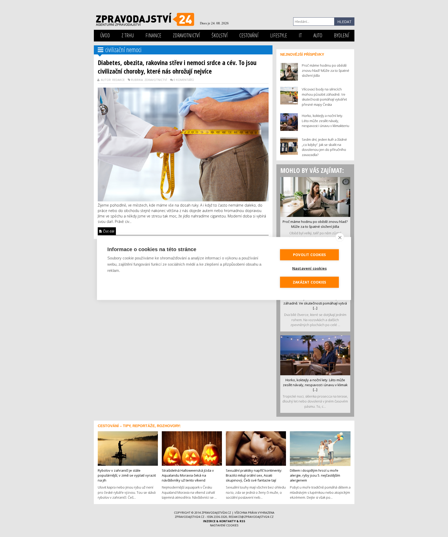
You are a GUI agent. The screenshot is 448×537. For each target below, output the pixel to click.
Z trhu (128, 35)
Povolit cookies (309, 254)
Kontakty (227, 521)
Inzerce (209, 521)
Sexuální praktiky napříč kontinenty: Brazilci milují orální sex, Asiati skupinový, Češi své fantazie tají (254, 475)
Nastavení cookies (224, 525)
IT (300, 35)
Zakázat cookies (309, 282)
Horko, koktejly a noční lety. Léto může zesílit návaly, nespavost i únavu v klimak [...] (315, 385)
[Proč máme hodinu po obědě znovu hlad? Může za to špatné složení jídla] (315, 196)
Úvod (105, 35)
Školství (220, 35)
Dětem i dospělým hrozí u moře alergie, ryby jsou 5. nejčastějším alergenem (315, 475)
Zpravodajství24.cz (216, 512)
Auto (317, 35)
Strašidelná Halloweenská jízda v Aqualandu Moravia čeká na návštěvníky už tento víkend (188, 475)
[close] (339, 237)
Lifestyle (278, 35)
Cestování (248, 35)
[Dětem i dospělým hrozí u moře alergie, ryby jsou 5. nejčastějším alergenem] (320, 448)
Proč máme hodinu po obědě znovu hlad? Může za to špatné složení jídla (315, 224)
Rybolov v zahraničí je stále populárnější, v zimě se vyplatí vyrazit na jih (127, 475)
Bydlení (341, 35)
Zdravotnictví (186, 35)
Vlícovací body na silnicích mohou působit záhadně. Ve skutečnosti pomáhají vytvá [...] (315, 303)
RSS (242, 521)
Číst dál (108, 231)
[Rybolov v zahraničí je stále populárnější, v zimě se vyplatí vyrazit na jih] (128, 448)
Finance (153, 35)
